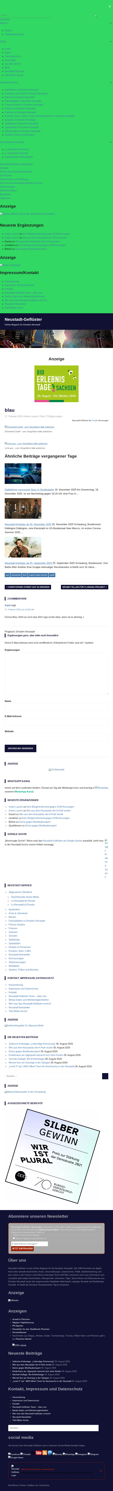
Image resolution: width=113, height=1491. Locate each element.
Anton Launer (12, 234)
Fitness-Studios (17, 924)
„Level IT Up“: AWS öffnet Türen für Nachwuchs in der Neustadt (41, 1066)
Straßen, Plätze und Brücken (20, 135)
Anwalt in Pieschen (21, 1319)
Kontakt (4, 168)
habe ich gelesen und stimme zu (30, 1238)
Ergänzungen (12, 650)
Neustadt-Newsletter (15, 304)
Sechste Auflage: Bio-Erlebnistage (26, 1059)
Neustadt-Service (9, 82)
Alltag (3, 41)
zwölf (52, 575)
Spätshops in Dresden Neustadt (21, 123)
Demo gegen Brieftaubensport (30, 249)
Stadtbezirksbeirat (14, 34)
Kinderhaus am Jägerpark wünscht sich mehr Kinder (36, 1055)
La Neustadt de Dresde (17, 149)
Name (8, 701)
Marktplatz (5, 194)
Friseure (13, 928)
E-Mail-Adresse (13, 716)
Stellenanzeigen (8, 190)
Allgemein (5, 198)
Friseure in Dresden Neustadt (20, 108)
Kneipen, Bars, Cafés (20, 951)
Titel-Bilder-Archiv (14, 75)
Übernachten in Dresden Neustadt (22, 131)
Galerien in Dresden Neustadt (20, 112)
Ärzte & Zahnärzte (18, 913)
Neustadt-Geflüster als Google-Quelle (62, 840)
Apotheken (14, 909)
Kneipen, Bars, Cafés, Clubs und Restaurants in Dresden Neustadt (39, 116)
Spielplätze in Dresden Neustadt (22, 127)
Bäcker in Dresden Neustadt (19, 97)
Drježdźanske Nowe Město (19, 157)
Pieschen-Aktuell (23, 1339)
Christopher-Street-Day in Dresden (28, 587)
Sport (7, 52)
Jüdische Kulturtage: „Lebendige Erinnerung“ (32, 1044)
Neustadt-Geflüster (23, 319)
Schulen (13, 936)
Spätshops (14, 939)
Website (9, 731)
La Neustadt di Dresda (16, 153)
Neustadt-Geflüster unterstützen (16, 164)
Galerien (13, 932)
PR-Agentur (17, 1326)
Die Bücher (6, 175)
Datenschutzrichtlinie (49, 1229)
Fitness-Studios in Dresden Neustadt (24, 104)
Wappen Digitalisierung (23, 1322)
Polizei (8, 30)
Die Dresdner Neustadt (12, 142)
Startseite (5, 19)
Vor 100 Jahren (13, 64)
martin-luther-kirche (38, 575)
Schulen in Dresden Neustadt (20, 120)
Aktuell (3, 23)
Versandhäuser (19, 1332)
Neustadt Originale (14, 71)
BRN (7, 67)
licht (25, 575)
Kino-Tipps (10, 60)
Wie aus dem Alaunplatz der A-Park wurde (45, 237)
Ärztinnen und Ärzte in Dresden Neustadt (26, 93)
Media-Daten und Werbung (14, 179)
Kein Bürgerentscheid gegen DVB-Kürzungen (46, 234)
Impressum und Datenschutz (19, 285)
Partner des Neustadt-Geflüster (16, 171)
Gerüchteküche (13, 56)
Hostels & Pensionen (20, 947)
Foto (42, 416)
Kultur (8, 49)
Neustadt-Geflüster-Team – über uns (23, 293)
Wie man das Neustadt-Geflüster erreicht (21, 183)
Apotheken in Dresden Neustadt (21, 89)
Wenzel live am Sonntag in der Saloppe (29, 1062)
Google (95, 420)
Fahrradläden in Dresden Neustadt (23, 101)
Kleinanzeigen (7, 187)
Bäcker (12, 917)
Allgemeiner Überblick (20, 892)
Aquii (8, 605)
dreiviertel (16, 575)
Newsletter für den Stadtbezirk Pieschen (31, 1329)
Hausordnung (12, 281)
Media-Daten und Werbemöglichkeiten (25, 296)
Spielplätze (14, 943)
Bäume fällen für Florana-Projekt (84, 587)
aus (7, 575)
